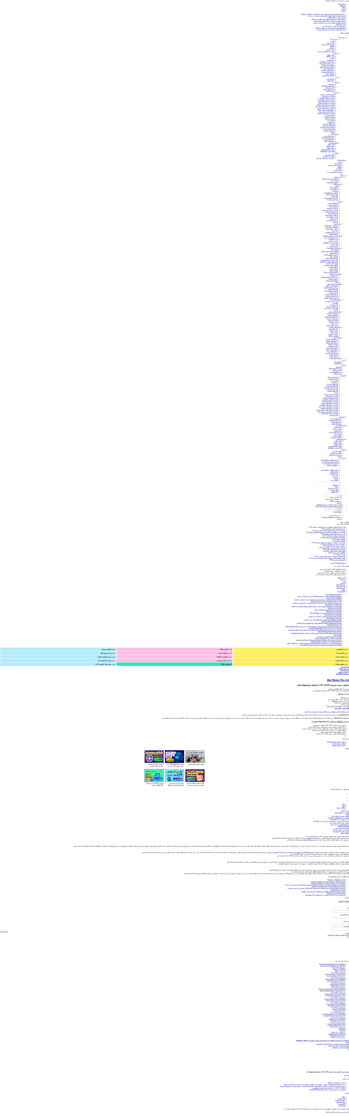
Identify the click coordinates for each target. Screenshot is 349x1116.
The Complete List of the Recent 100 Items (329, 645)
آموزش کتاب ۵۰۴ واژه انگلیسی (336, 17)
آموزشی (342, 583)
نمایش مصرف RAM (338, 745)
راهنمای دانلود (345, 833)
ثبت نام (339, 519)
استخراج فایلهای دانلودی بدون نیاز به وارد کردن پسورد (329, 23)
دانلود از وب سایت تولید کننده (340, 816)
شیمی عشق (341, 554)
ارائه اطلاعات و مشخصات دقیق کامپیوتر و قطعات (316, 891)
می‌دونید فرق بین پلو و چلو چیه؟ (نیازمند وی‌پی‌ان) (330, 530)
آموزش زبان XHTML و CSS (318, 613)
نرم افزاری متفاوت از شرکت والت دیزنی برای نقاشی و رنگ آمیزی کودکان (323, 14)
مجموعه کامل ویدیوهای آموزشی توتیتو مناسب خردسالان (328, 19)
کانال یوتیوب (341, 1104)
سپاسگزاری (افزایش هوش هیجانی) (334, 537)
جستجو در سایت (334, 497)
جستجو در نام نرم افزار (332, 499)
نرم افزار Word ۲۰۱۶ (334, 1083)
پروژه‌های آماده (340, 584)
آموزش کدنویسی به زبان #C (325, 636)
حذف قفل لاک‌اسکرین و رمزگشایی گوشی (299, 643)
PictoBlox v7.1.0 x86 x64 (334, 606)
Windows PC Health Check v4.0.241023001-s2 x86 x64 (328, 888)
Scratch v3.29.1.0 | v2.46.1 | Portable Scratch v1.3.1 (327, 603)
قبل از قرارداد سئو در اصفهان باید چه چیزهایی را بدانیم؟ (328, 527)
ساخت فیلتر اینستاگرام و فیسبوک (306, 640)
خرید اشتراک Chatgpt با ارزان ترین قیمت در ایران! (312, 596)
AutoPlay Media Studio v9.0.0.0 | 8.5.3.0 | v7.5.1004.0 (326, 630)
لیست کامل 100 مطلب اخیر (308, 645)
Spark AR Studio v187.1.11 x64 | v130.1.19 (329, 640)
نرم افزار (342, 579)
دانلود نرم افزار (344, 33)
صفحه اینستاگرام (340, 1100)
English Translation (343, 826)
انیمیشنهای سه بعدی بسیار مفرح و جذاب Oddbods (330, 28)
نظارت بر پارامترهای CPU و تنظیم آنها (316, 895)
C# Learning (338, 636)
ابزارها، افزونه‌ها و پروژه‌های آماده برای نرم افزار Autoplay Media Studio (306, 626)
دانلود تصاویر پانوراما (339, 560)
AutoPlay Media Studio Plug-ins (332, 623)
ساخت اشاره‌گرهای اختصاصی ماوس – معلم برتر (330, 1084)
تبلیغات (343, 11)
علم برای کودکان (340, 24)
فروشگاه (342, 6)
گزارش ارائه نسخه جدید (342, 828)
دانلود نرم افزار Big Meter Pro (336, 742)
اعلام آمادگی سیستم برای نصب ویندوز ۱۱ (299, 888)
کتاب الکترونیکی (340, 586)
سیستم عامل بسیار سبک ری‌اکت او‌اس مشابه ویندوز (329, 21)
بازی (344, 581)
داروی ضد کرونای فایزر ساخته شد (334, 529)
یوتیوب (343, 9)
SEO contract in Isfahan (335, 599)
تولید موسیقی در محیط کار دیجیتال (290, 1086)
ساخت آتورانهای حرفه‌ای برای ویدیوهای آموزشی (331, 29)
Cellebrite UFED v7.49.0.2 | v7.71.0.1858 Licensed (327, 643)
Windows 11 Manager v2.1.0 (336, 881)
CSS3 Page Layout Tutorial (334, 616)
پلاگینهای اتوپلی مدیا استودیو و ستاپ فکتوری (309, 623)
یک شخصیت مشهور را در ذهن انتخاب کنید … (331, 556)
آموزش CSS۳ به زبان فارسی (317, 616)
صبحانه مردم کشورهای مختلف (335, 549)
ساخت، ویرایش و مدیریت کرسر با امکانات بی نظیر (298, 1084)
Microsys (334, 701)
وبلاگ (343, 7)
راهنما (343, 806)
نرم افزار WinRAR (309, 852)
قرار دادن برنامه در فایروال (341, 830)
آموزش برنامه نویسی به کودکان (302, 603)
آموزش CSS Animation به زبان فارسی (315, 620)
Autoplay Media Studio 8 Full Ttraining (330, 633)
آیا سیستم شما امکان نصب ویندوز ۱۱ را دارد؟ (298, 885)
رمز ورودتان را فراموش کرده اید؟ (331, 517)
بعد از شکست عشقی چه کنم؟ (336, 535)
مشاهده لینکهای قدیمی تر (337, 563)
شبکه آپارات (341, 1105)
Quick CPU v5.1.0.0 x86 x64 (336, 895)
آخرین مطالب (341, 577)
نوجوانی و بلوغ (340, 539)
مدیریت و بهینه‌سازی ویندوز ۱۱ (319, 881)
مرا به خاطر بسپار (334, 515)
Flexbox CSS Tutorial (335, 609)
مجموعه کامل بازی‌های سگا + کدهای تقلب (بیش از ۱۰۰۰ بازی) (326, 16)
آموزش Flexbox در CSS (322, 609)
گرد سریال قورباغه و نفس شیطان (335, 534)
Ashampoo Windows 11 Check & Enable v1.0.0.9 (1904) (328, 885)
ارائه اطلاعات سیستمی (335, 689)
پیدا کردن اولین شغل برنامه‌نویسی (322, 1088)
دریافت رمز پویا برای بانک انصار (335, 546)
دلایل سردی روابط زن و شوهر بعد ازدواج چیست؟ (330, 542)
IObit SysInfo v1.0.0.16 (338, 891)
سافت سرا (342, 1089)
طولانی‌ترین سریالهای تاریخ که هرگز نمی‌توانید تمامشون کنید (327, 532)
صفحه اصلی (341, 4)
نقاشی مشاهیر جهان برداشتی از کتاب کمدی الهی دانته (329, 558)
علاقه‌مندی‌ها (341, 591)
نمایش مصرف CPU (339, 743)
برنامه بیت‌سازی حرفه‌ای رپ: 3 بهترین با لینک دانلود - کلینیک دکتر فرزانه (323, 1086)
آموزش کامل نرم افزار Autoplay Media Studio (305, 633)
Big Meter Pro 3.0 (338, 680)
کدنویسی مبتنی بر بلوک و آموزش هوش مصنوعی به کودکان (309, 606)
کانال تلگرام (341, 1099)
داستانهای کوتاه (340, 541)
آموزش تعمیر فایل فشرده (341, 831)
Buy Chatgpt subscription (334, 596)
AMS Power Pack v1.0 (335, 626)
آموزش (342, 649)
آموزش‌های (224, 660)
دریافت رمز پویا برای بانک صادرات (335, 544)
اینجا (335, 876)
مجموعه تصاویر (340, 588)
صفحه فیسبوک (340, 1102)
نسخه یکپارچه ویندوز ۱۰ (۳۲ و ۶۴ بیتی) (333, 26)
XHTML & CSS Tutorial (334, 613)
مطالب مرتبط (341, 807)
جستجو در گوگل (334, 501)
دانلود (343, 804)
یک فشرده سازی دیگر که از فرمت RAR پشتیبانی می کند (285, 852)
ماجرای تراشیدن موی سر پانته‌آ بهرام (334, 548)
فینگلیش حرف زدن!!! (338, 553)
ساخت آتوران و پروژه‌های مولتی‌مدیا (299, 630)
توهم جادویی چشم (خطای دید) (336, 551)
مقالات (343, 590)
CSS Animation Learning (334, 620)
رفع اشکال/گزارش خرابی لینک (340, 824)
